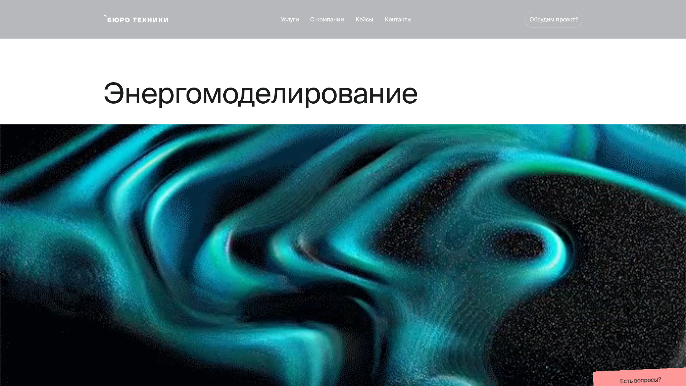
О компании (327, 19)
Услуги (290, 19)
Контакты (398, 19)
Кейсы (364, 19)
